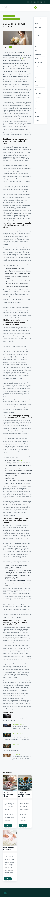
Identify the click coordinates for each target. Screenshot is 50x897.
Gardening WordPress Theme (10, 890)
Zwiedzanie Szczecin (17, 744)
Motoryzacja (38, 54)
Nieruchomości (38, 62)
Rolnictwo (37, 81)
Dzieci (36, 31)
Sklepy (36, 85)
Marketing (37, 46)
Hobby (36, 38)
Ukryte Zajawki (38, 104)
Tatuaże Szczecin (17, 714)
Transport (37, 97)
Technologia (38, 93)
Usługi (36, 112)
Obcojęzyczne (38, 66)
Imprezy (37, 42)
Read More (7, 826)
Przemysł (37, 77)
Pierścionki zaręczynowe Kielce (8, 794)
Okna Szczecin (16, 754)
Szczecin (24, 58)
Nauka (36, 58)
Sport (36, 89)
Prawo (36, 73)
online (20, 460)
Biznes (36, 23)
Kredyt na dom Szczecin (18, 724)
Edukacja (37, 35)
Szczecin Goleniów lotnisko (19, 733)
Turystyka (37, 101)
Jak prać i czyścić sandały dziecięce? (24, 794)
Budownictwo (38, 27)
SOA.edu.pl (6, 15)
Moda (12, 15)
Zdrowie (37, 120)
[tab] (35, 7)
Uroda (36, 108)
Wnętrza (37, 116)
